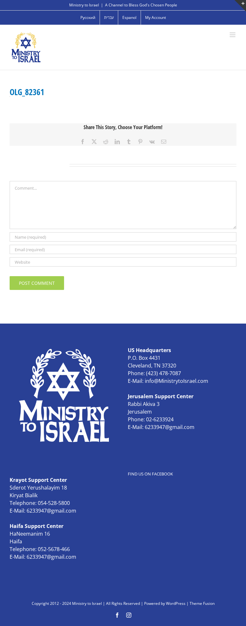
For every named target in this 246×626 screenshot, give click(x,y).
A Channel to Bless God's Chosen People (141, 5)
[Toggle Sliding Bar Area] (240, 6)
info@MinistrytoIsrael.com (176, 380)
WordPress (175, 603)
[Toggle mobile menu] (233, 34)
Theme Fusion (202, 603)
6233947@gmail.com (169, 427)
